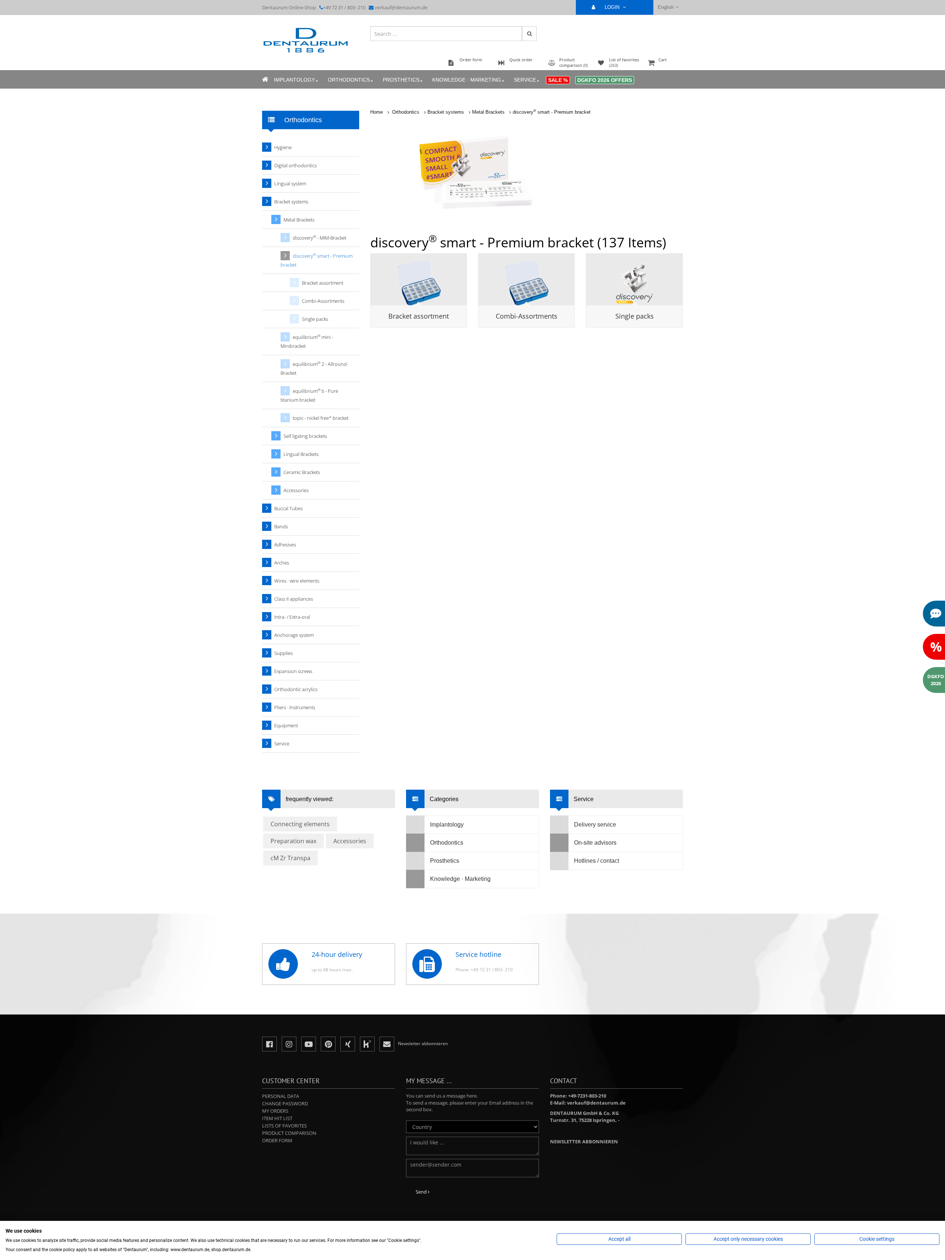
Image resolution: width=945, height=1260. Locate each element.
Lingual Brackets (301, 454)
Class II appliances (293, 598)
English (666, 7)
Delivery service (595, 824)
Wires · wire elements (296, 580)
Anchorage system (294, 635)
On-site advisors (595, 843)
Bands (281, 526)
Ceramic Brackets (302, 472)
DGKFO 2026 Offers (604, 80)
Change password (285, 1103)
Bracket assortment (418, 316)
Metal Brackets (488, 112)
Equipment (286, 725)
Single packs (634, 316)
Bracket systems (445, 112)
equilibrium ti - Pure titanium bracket (309, 395)
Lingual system (290, 183)
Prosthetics (401, 80)
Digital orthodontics (295, 165)
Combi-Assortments (526, 316)
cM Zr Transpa (290, 858)
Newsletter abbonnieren (584, 1141)
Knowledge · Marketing (466, 80)
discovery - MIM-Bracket (319, 237)
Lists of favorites (284, 1125)
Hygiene (283, 147)
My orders (275, 1111)
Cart (663, 59)
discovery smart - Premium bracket (552, 112)
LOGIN (613, 7)
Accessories (296, 490)
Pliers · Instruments (294, 707)
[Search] (529, 33)
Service (525, 80)
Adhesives (285, 544)
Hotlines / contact (596, 861)
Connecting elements (300, 824)
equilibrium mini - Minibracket (307, 341)
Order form (277, 1140)
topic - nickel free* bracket (320, 418)
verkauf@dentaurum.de (401, 7)
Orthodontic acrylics (295, 689)
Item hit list (277, 1118)
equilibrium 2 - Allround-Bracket (314, 368)
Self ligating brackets (305, 436)
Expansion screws (293, 671)
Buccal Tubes (288, 508)
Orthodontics (349, 80)
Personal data (280, 1096)
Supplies (283, 653)
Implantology (294, 80)
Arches (281, 562)
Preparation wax (293, 841)
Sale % (558, 80)
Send (422, 1191)
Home (376, 112)
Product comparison (289, 1133)
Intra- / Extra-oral (292, 617)
